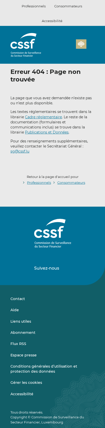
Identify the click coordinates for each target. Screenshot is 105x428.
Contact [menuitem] (17, 299)
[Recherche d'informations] (64, 47)
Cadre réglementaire (43, 117)
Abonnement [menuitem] (22, 332)
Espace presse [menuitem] (23, 355)
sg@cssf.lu (19, 151)
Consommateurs (68, 6)
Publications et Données (47, 132)
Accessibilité (52, 21)
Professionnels (34, 6)
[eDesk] (81, 44)
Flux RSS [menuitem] (18, 343)
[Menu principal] (90, 43)
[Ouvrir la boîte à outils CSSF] (70, 47)
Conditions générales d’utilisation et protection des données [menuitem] (43, 369)
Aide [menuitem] (14, 310)
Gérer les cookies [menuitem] (26, 382)
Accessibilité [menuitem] (21, 394)
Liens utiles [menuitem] (20, 321)
